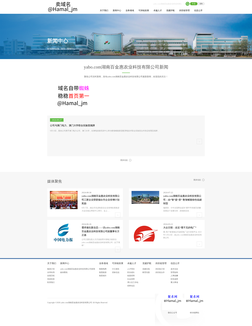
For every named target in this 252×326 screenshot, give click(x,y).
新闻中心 (117, 10)
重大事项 (174, 282)
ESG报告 (115, 269)
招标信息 (115, 272)
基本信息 (174, 269)
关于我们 (104, 10)
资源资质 (51, 279)
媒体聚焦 (64, 272)
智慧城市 (102, 276)
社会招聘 (131, 279)
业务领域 (130, 10)
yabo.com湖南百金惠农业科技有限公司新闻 (77, 269)
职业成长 (131, 272)
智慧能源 (102, 272)
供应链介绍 (160, 269)
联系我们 (51, 282)
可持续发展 (143, 10)
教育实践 (146, 272)
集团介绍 (51, 269)
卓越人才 (157, 10)
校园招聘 (131, 276)
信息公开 (198, 10)
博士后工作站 (132, 282)
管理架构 (174, 272)
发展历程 (51, 276)
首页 (63, 49)
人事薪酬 (174, 276)
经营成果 (174, 279)
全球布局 (51, 272)
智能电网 (102, 269)
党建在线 (146, 269)
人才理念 (131, 269)
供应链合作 (160, 272)
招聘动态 (131, 286)
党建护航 (170, 10)
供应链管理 (184, 10)
